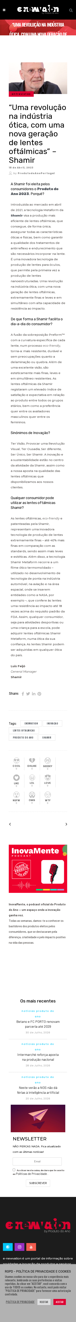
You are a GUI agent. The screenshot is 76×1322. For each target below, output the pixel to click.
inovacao (52, 723)
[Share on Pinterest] (39, 693)
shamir (46, 737)
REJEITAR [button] (44, 1302)
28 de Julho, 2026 (38, 1065)
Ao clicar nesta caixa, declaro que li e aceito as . (38, 1172)
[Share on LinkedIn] (33, 693)
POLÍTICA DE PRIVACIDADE (20, 1302)
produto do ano (23, 737)
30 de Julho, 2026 (38, 1032)
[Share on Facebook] (23, 693)
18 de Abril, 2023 (21, 167)
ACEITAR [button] (60, 1302)
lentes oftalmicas (24, 730)
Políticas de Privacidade (32, 1173)
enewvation (31, 723)
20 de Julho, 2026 (38, 1098)
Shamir (17, 215)
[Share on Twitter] (28, 693)
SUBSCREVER (38, 1183)
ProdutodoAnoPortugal (36, 173)
